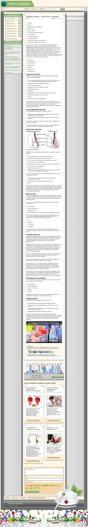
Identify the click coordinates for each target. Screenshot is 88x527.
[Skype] (51, 351)
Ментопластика (8, 72)
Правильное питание (13, 33)
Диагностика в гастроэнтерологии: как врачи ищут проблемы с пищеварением (12, 47)
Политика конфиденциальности (37, 497)
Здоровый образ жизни (13, 30)
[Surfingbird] (43, 351)
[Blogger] (37, 351)
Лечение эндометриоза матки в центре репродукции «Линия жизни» (12, 53)
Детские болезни (13, 20)
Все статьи (34, 8)
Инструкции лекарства (12, 38)
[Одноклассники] (31, 351)
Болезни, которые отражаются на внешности (53, 389)
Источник (29, 349)
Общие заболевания (14, 28)
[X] (35, 351)
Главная (26, 8)
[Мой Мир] (33, 351)
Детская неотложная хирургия (12, 70)
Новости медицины (14, 18)
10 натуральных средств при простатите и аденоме (33, 389)
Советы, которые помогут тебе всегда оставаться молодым (12, 67)
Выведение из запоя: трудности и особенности (13, 63)
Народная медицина (13, 36)
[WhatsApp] (49, 351)
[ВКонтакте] (29, 351)
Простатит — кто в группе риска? (53, 428)
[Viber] (47, 351)
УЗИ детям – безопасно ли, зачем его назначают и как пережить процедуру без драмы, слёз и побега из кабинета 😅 (13, 58)
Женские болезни (13, 23)
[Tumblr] (45, 351)
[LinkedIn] (39, 351)
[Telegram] (53, 351)
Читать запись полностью (33, 420)
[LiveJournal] (41, 351)
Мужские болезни (13, 25)
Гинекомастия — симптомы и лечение (33, 428)
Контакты (42, 8)
